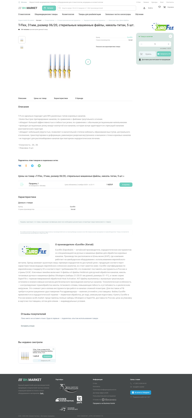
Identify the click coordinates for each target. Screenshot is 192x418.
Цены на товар (40, 98)
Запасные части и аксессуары (118, 14)
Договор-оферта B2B (100, 393)
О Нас (138, 2)
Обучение (139, 14)
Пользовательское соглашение (104, 396)
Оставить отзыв (27, 326)
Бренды (154, 2)
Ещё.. (42, 393)
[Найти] (60, 8)
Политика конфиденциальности (104, 390)
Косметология (68, 14)
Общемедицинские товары (46, 14)
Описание (22, 98)
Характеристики (61, 98)
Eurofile (129, 37)
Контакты (170, 2)
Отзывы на (97, 400)
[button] (31, 62)
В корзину (47, 356)
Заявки (146, 2)
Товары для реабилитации (90, 14)
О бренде (79, 98)
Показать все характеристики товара (108, 46)
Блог (162, 2)
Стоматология (24, 14)
